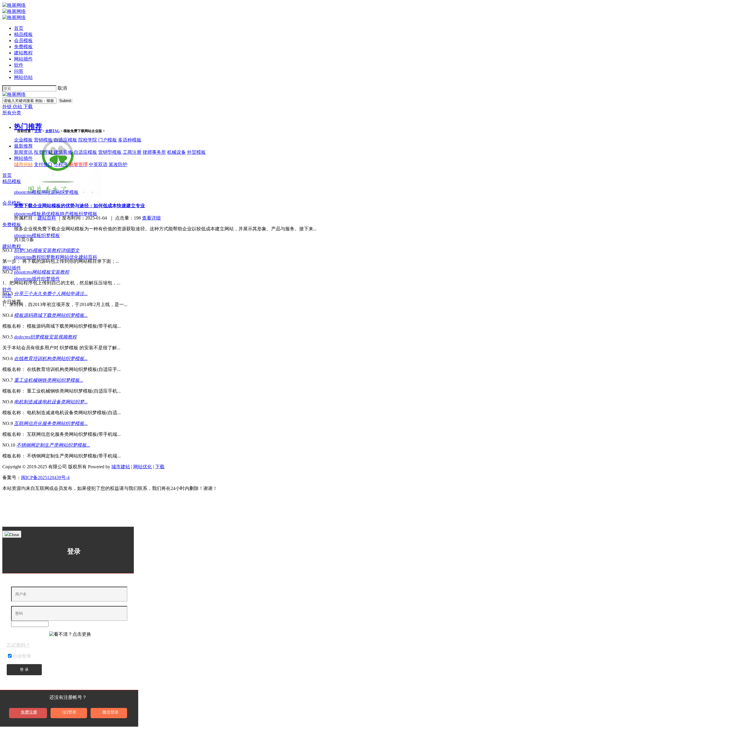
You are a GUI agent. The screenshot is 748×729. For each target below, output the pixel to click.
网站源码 (50, 192)
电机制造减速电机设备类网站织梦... (51, 401)
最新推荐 (23, 146)
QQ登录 (69, 712)
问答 (18, 71)
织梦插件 (50, 278)
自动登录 (22, 656)
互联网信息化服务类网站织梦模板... (51, 423)
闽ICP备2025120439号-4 (45, 477)
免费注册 (29, 712)
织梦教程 (50, 257)
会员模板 (23, 40)
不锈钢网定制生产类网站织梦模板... (53, 445)
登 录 (24, 669)
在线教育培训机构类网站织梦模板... (51, 358)
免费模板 (23, 46)
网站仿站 (23, 77)
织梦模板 (69, 192)
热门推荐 (28, 126)
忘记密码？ (18, 644)
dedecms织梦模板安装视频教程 (45, 336)
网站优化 (69, 257)
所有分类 (11, 112)
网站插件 (23, 58)
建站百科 (88, 257)
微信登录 (110, 712)
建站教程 (23, 52)
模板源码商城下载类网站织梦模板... (51, 315)
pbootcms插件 (27, 278)
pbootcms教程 (27, 257)
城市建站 (120, 466)
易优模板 (50, 213)
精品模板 (23, 34)
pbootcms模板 (27, 192)
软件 (18, 65)
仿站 (18, 106)
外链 (7, 106)
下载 (28, 106)
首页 (18, 28)
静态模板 (69, 213)
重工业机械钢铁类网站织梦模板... (48, 380)
